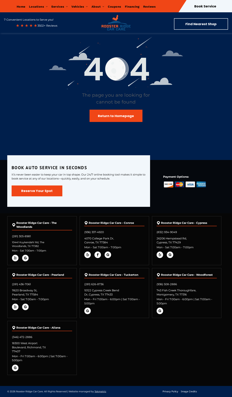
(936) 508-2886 (167, 284)
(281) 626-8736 (94, 284)
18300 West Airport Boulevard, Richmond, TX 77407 (29, 347)
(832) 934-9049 (167, 232)
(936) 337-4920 (94, 232)
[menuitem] (23, 6)
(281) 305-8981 (21, 236)
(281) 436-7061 (21, 284)
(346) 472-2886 (22, 337)
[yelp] (15, 258)
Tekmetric (100, 391)
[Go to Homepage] (116, 18)
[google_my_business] (25, 258)
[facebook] (97, 255)
